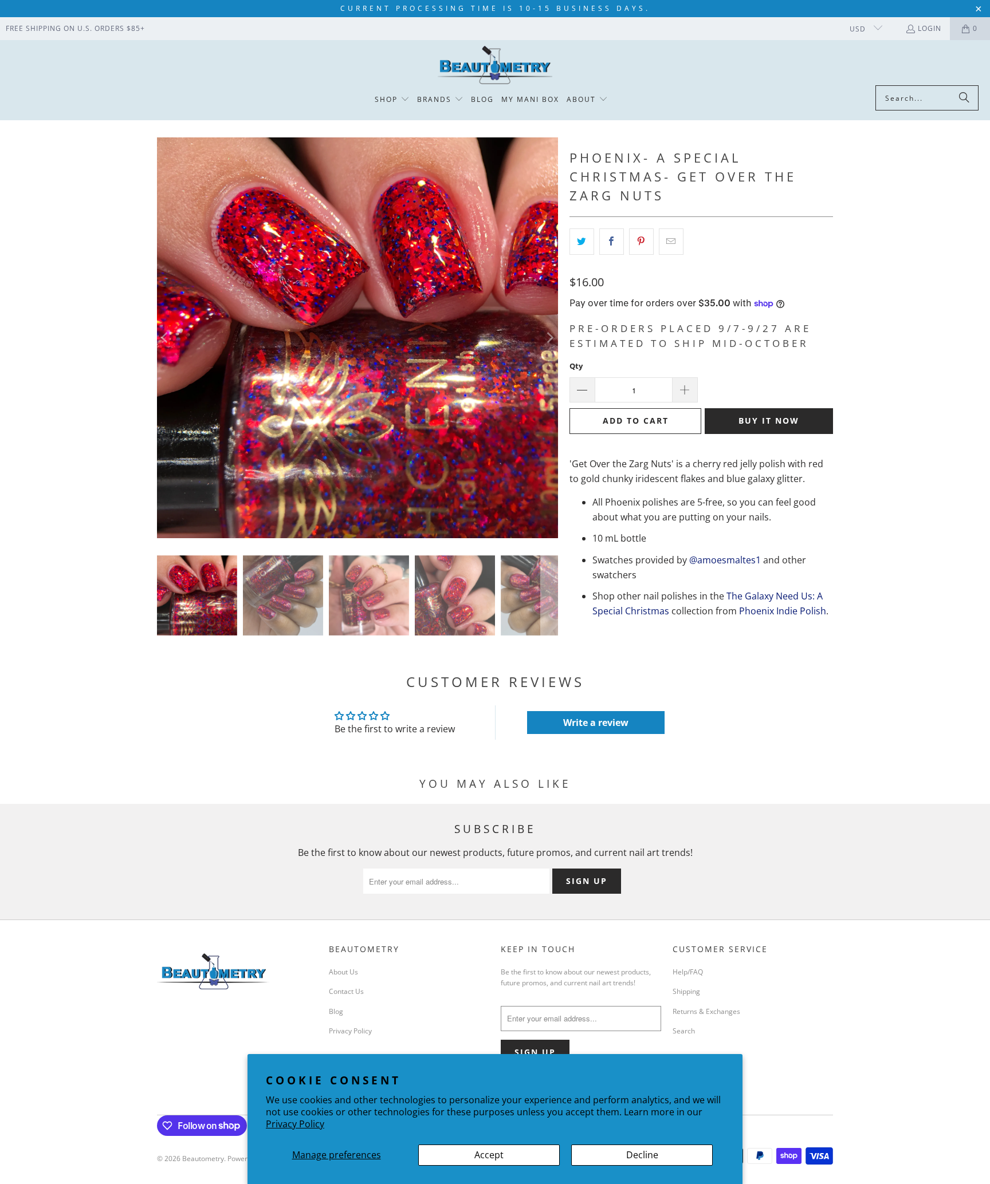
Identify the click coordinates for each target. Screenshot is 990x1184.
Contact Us (346, 991)
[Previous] (165, 337)
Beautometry (203, 1158)
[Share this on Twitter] (581, 241)
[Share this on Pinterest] (641, 241)
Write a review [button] (595, 722)
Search (684, 1031)
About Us (343, 972)
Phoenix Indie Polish (782, 611)
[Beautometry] (495, 65)
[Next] (549, 337)
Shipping (686, 991)
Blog (336, 1011)
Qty (576, 366)
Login (929, 28)
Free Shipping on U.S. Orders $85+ (75, 28)
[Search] (964, 97)
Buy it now (768, 420)
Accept (489, 1155)
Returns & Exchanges (706, 1011)
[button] (392, 100)
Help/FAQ (688, 972)
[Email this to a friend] (671, 241)
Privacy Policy (295, 1124)
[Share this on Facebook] (611, 241)
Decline (642, 1155)
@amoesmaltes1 (725, 560)
